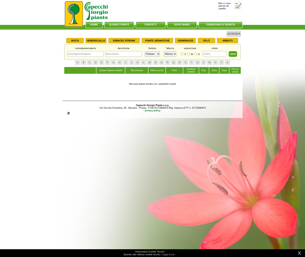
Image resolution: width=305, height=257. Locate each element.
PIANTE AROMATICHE (157, 40)
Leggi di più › (169, 254)
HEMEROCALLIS (96, 40)
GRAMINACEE (185, 40)
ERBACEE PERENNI (124, 40)
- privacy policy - (152, 110)
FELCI (206, 40)
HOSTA (75, 40)
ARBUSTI (228, 40)
